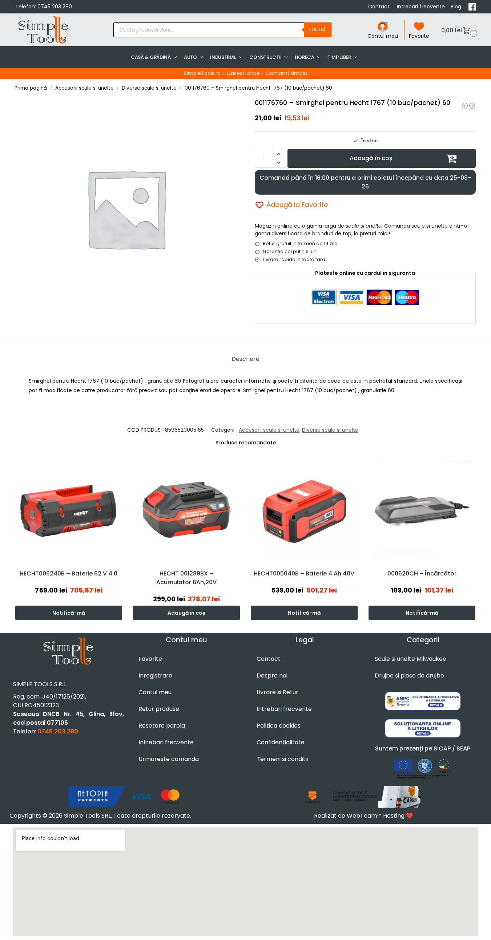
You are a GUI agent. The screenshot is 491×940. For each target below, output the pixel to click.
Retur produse (158, 709)
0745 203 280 (54, 6)
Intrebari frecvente (421, 6)
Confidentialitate (281, 742)
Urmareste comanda (168, 759)
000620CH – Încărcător (421, 573)
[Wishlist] (118, 467)
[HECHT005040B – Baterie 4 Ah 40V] (304, 510)
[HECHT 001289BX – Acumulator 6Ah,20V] (186, 510)
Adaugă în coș (371, 158)
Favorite (419, 36)
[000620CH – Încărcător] (422, 510)
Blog (457, 6)
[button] (458, 30)
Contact (379, 6)
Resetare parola (161, 725)
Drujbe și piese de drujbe (409, 675)
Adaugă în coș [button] (186, 613)
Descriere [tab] (245, 359)
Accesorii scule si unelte (84, 88)
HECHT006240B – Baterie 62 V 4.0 (68, 573)
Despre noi (272, 675)
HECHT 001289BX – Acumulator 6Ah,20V (186, 577)
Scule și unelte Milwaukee (410, 659)
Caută (317, 29)
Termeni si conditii (282, 759)
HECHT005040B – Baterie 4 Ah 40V (304, 573)
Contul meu (382, 36)
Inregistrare (155, 675)
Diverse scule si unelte (149, 88)
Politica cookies (279, 725)
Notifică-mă (68, 613)
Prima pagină (31, 88)
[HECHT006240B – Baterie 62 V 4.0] (68, 510)
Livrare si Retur (277, 692)
